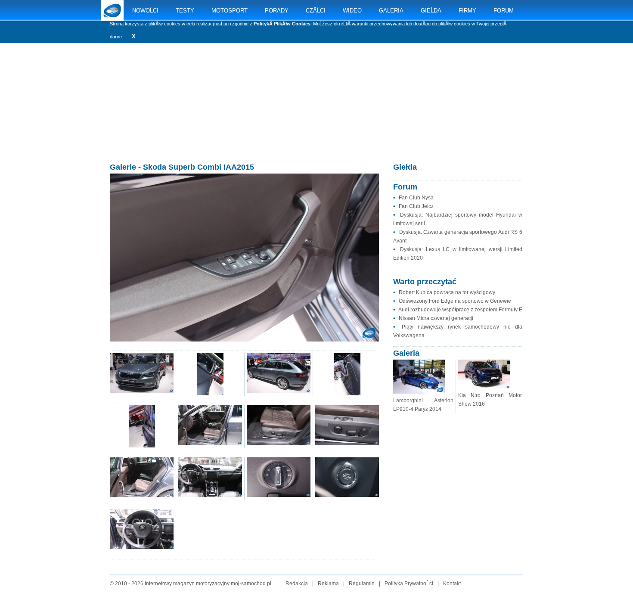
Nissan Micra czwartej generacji (436, 318)
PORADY (277, 10)
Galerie (123, 167)
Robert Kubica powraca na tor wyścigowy (447, 292)
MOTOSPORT (229, 10)
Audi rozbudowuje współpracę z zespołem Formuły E (460, 310)
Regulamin (362, 584)
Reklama (328, 584)
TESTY (185, 10)
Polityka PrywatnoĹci (409, 584)
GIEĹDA (431, 10)
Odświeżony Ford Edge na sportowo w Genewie (455, 301)
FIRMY (467, 10)
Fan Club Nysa (416, 198)
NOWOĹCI (145, 10)
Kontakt (452, 584)
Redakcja (296, 584)
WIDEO (352, 10)
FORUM (503, 10)
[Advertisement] (316, 112)
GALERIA (391, 10)
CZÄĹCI (316, 10)
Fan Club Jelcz (416, 206)
